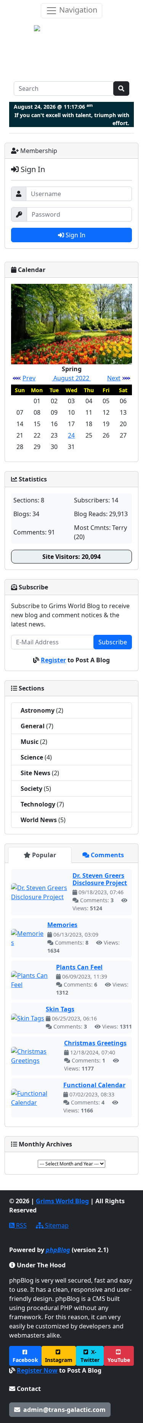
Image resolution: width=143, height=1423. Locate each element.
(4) (36, 757)
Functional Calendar (94, 1085)
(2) (42, 710)
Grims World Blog (62, 1201)
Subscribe (112, 642)
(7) (37, 726)
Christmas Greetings (95, 1043)
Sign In (74, 235)
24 (71, 435)
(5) (36, 788)
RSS (20, 1225)
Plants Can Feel (79, 967)
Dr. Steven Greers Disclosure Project (99, 879)
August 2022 (71, 378)
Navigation (77, 10)
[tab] (40, 855)
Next (114, 378)
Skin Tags (60, 1009)
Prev (28, 378)
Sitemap (56, 1225)
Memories (62, 925)
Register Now (37, 1370)
